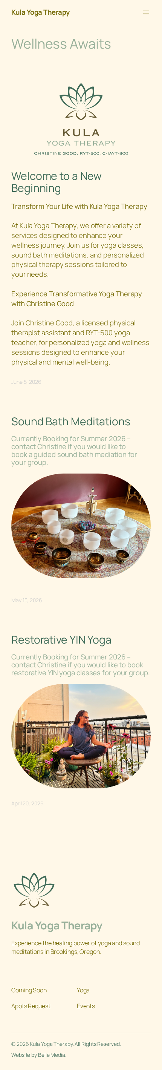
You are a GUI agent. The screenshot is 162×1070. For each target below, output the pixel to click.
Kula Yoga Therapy (40, 12)
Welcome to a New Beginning (56, 182)
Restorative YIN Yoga (61, 640)
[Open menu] (146, 12)
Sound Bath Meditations (70, 421)
